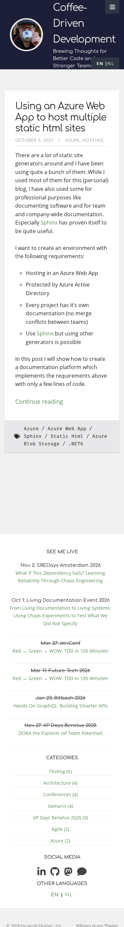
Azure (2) (60, 841)
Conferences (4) (60, 794)
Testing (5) (60, 771)
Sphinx (49, 222)
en (100, 63)
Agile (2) (60, 829)
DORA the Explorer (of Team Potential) (61, 733)
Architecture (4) (60, 783)
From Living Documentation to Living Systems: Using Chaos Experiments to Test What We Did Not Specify (60, 615)
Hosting (92, 140)
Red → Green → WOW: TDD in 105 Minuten (60, 651)
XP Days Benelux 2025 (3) (60, 817)
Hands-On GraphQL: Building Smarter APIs (60, 706)
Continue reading (39, 401)
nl (110, 63)
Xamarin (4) (60, 806)
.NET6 (75, 444)
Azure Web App (67, 429)
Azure (72, 140)
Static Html (67, 436)
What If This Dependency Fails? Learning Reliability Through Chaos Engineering (60, 577)
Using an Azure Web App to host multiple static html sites (60, 117)
